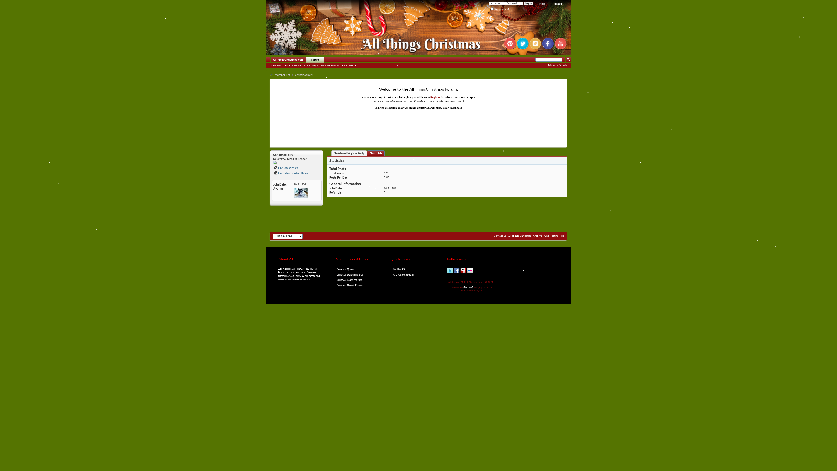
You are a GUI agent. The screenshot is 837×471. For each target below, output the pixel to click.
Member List (282, 75)
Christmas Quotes (345, 269)
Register (557, 3)
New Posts (277, 65)
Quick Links (347, 65)
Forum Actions (328, 65)
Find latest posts (287, 168)
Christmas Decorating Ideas (350, 274)
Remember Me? (502, 9)
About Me (375, 153)
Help (542, 3)
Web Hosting (551, 235)
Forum (315, 59)
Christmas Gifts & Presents (350, 285)
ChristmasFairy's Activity (349, 153)
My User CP (399, 269)
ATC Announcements (403, 274)
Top (562, 235)
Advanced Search (557, 65)
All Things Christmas (519, 235)
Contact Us (500, 235)
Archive (537, 235)
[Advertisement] (418, 219)
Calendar (297, 65)
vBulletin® (468, 287)
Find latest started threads (293, 173)
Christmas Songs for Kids (349, 280)
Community (310, 65)
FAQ (287, 65)
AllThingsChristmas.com (288, 59)
